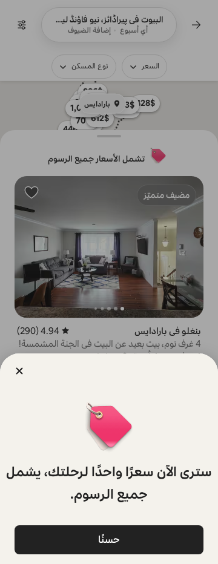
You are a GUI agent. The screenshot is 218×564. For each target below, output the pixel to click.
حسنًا (109, 539)
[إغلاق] (19, 371)
